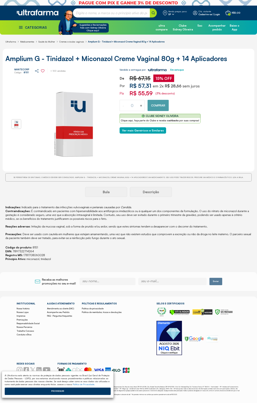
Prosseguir (57, 391)
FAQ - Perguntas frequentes (59, 316)
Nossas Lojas (22, 312)
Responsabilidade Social (28, 323)
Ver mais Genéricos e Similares (143, 130)
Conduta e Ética (24, 334)
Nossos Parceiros (24, 327)
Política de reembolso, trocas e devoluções (102, 312)
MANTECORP (21, 69)
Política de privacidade (92, 308)
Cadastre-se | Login (209, 14)
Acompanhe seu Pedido (58, 312)
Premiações (22, 320)
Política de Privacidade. (84, 384)
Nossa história (23, 308)
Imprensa (21, 316)
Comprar (158, 105)
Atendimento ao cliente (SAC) (60, 308)
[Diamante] (169, 338)
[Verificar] (180, 314)
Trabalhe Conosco (25, 331)
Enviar (216, 281)
